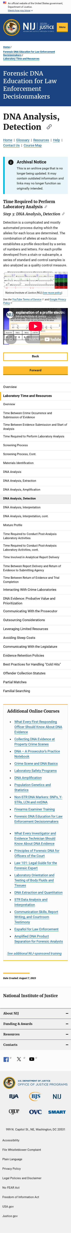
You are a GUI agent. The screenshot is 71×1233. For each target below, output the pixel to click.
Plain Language (12, 1159)
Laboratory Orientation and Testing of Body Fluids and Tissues (34, 880)
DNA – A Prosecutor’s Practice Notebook (37, 753)
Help (56, 140)
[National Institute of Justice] (57, 1100)
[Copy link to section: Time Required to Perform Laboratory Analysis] (45, 206)
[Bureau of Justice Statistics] (35, 1102)
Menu (62, 27)
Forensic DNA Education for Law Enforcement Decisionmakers (29, 53)
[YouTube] (33, 1060)
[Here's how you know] (35, 7)
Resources (41, 140)
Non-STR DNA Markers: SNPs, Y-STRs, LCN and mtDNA (38, 799)
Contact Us (11, 145)
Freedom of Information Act (20, 1197)
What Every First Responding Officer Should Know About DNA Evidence (38, 727)
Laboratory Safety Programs (35, 771)
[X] (20, 1060)
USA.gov (8, 1206)
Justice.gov (10, 1216)
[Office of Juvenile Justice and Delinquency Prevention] (14, 1115)
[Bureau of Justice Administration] (14, 1099)
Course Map (33, 145)
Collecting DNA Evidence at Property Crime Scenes (34, 741)
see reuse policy (52, 292)
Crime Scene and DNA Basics (36, 763)
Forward (35, 370)
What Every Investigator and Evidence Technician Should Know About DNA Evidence (35, 838)
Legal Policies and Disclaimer (21, 1178)
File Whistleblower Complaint (21, 1150)
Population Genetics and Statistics (32, 787)
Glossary (22, 140)
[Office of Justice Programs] (11, 27)
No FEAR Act (11, 1187)
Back (35, 356)
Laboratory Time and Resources (21, 58)
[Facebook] (7, 1060)
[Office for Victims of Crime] (35, 1115)
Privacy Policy (11, 1168)
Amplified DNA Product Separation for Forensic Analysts (38, 938)
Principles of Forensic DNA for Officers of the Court (36, 853)
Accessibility (10, 1140)
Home (6, 47)
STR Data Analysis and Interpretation (31, 902)
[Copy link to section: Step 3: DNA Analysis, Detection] (62, 214)
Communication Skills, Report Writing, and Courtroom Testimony (36, 917)
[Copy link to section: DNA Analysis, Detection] (47, 126)
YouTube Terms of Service (26, 299)
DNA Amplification (28, 778)
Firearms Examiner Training (34, 809)
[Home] (38, 27)
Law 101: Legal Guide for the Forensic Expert (35, 865)
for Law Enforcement (36, 929)
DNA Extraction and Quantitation (38, 892)
